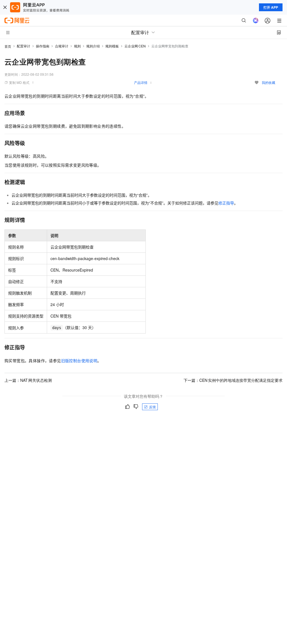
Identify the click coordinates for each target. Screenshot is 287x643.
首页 (7, 46)
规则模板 (112, 45)
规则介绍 (93, 45)
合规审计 (61, 45)
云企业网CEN (135, 45)
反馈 (152, 406)
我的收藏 (268, 82)
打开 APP (270, 7)
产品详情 (140, 82)
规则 (77, 45)
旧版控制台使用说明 (79, 360)
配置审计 (23, 45)
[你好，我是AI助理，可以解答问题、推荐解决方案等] (255, 20)
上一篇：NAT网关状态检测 (28, 380)
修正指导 (226, 203)
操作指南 (42, 45)
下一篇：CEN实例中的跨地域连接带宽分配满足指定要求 (233, 380)
